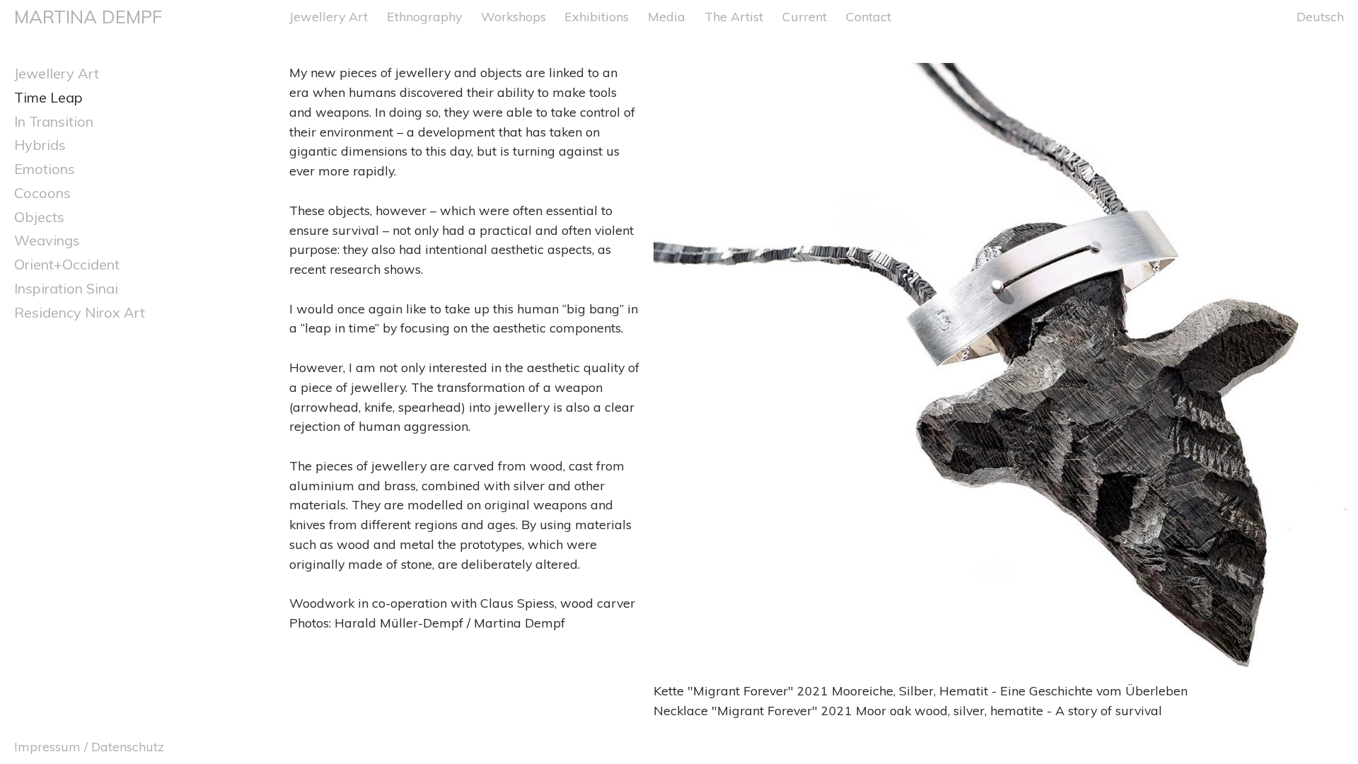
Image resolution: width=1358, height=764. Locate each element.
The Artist (733, 16)
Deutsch (1320, 16)
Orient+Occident (67, 264)
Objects (39, 217)
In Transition (53, 121)
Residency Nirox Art (79, 312)
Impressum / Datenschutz (89, 746)
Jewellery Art (328, 16)
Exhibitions (596, 16)
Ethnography (424, 16)
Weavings (47, 240)
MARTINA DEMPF (88, 16)
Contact (868, 16)
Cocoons (42, 193)
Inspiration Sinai (66, 288)
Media (666, 16)
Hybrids (40, 145)
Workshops (513, 16)
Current (804, 16)
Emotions (44, 169)
